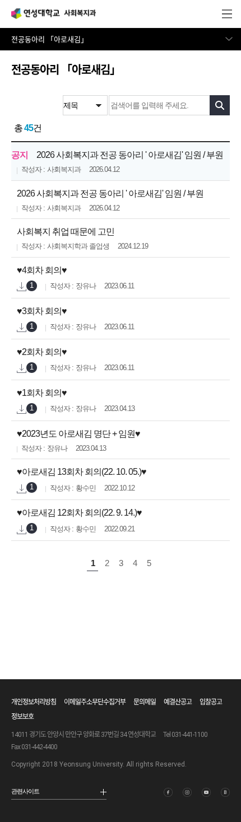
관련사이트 (25, 791)
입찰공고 (211, 702)
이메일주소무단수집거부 (95, 702)
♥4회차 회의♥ (42, 270)
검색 (220, 105)
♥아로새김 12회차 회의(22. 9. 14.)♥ (79, 512)
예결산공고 (178, 702)
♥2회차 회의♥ (42, 352)
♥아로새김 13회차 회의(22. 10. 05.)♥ (81, 472)
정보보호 (22, 717)
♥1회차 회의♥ (42, 393)
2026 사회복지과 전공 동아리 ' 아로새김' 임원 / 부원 (129, 155)
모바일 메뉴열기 (227, 14)
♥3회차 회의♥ (42, 311)
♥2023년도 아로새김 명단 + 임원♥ (78, 433)
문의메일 (144, 702)
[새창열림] (168, 792)
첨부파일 (21, 287)
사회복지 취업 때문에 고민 (65, 231)
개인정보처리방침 (33, 702)
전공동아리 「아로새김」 (49, 39)
